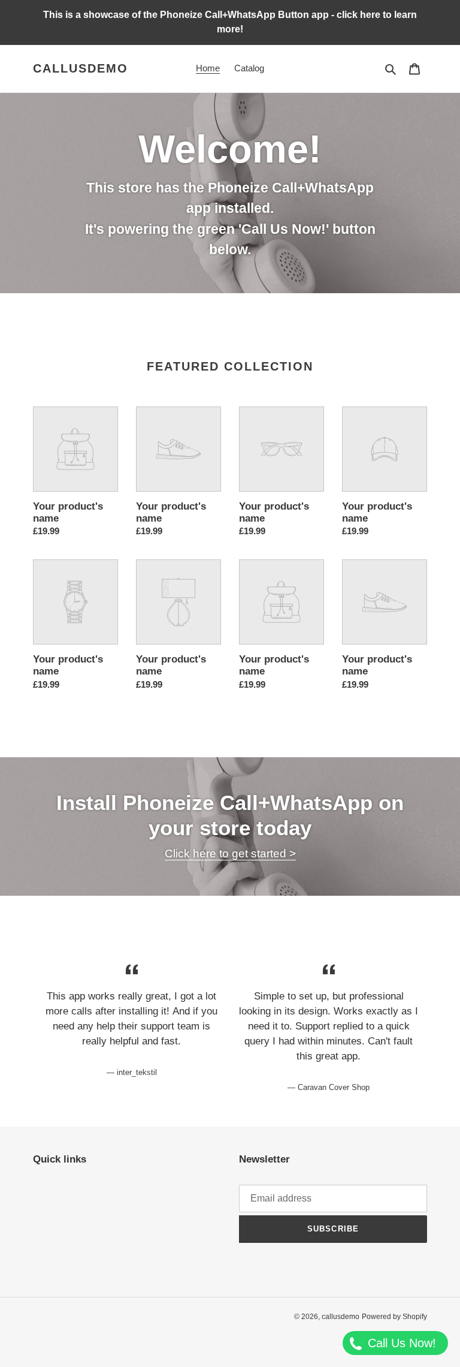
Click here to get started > (230, 853)
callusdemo (80, 68)
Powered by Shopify (394, 1316)
